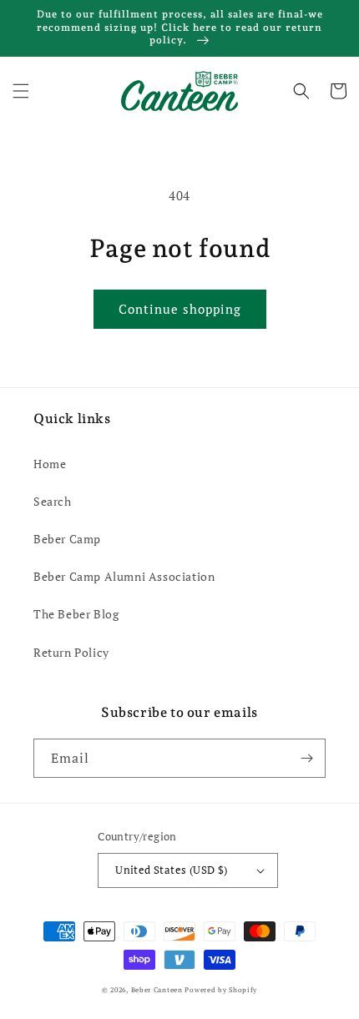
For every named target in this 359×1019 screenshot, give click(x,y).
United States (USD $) (171, 869)
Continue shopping (180, 308)
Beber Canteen (157, 989)
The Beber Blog (76, 614)
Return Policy (71, 652)
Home (49, 464)
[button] (21, 91)
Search (52, 501)
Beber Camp (67, 539)
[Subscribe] (306, 758)
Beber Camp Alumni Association (124, 576)
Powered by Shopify (221, 989)
